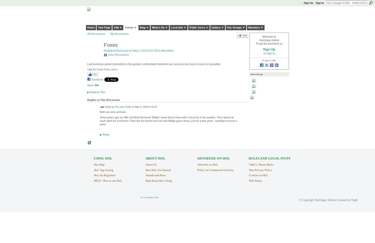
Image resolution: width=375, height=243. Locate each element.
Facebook (97, 79)
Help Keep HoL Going (159, 180)
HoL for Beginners (105, 175)
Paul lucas (122, 50)
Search (371, 3)
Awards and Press (156, 175)
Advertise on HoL (207, 164)
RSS (90, 143)
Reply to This (96, 92)
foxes (114, 69)
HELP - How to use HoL (108, 180)
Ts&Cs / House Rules (261, 164)
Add (245, 35)
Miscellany (167, 50)
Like (94, 74)
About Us (151, 164)
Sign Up (308, 3)
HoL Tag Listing (103, 170)
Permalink (102, 107)
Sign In (320, 3)
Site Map (99, 164)
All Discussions (96, 33)
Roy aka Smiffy (123, 107)
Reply (104, 134)
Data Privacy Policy (260, 170)
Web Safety (255, 180)
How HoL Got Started (158, 170)
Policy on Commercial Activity (215, 170)
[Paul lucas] (94, 54)
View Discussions (118, 54)
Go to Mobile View (149, 197)
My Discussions (119, 33)
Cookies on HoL (258, 175)
